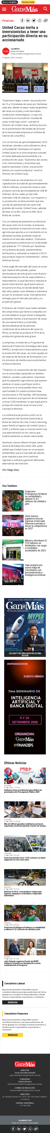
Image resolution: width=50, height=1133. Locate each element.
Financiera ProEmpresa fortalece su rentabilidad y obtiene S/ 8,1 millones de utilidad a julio (36, 497)
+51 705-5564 (25, 1105)
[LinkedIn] (19, 1129)
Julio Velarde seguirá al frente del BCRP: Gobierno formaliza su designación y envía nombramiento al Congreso (22, 963)
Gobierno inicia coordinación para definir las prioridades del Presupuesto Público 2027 (23, 791)
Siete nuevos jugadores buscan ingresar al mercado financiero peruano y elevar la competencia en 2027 (36, 522)
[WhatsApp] (30, 1129)
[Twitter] (24, 1129)
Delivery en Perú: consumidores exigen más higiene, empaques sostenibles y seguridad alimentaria (23, 894)
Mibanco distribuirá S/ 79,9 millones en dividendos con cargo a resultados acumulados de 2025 (36, 545)
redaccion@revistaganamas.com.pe (26, 53)
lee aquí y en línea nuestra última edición (25, 654)
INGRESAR (13, 1002)
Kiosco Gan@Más (10, 2)
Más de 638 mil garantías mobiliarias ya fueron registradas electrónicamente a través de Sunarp (25, 825)
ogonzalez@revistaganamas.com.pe (25, 1075)
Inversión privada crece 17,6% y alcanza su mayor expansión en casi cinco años (25, 859)
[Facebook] (13, 1129)
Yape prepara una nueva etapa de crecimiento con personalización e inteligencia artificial (35, 570)
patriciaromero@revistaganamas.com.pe (25, 1084)
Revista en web (28, 2)
